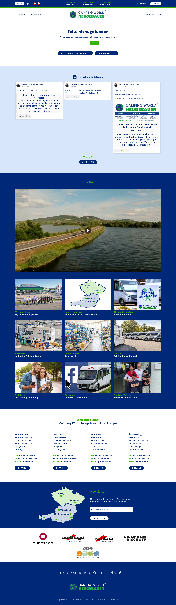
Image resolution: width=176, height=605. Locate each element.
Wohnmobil (71, 3)
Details (22, 468)
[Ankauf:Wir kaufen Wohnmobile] (137, 338)
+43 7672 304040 (65, 455)
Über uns (150, 14)
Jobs (29, 3)
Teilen (57, 97)
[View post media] (39, 93)
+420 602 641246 (141, 455)
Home (19, 3)
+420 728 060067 (102, 458)
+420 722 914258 (140, 458)
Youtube (102, 599)
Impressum (62, 599)
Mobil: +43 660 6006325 (64, 458)
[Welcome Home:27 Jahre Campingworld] (38, 297)
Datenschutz (76, 599)
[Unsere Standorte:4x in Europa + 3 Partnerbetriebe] (88, 297)
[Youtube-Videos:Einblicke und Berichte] (137, 380)
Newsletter (114, 599)
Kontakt (155, 3)
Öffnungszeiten (22, 449)
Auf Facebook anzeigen (56, 96)
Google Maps (21, 446)
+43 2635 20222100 (27, 458)
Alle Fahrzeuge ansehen (75, 53)
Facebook (90, 599)
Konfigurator (20, 14)
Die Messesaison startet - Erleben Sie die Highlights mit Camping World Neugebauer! (88, 127)
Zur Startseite (106, 53)
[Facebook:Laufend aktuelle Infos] (88, 380)
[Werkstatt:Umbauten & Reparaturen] (38, 338)
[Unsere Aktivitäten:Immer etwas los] (137, 297)
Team (159, 14)
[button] (23, 96)
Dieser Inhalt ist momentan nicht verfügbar (137, 102)
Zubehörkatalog (34, 14)
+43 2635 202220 (27, 455)
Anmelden (99, 518)
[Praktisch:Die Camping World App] (38, 380)
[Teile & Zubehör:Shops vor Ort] (88, 338)
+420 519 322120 (103, 455)
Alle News (88, 162)
